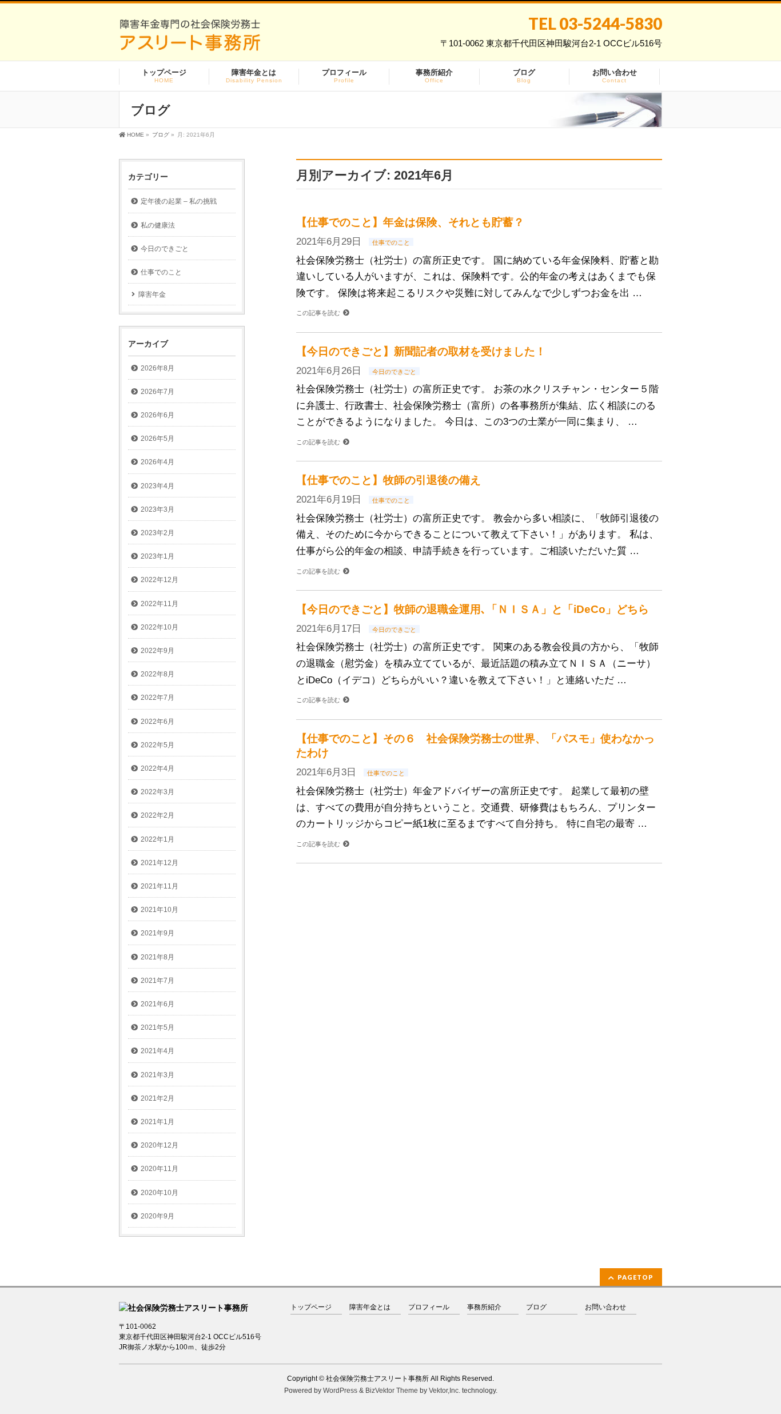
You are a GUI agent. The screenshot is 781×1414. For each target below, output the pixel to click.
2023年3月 (157, 509)
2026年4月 (157, 462)
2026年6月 (157, 415)
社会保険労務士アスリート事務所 (377, 1379)
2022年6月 (157, 722)
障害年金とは (369, 1307)
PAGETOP (635, 1277)
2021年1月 (157, 1122)
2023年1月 (157, 556)
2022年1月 (157, 839)
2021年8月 (157, 957)
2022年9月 (157, 651)
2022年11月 (159, 604)
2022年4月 (157, 768)
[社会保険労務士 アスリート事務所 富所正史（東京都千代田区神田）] (190, 39)
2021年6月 (157, 1004)
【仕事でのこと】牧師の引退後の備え (388, 480)
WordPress (340, 1391)
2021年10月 (159, 910)
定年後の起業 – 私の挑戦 (179, 201)
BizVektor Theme (391, 1391)
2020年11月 (159, 1169)
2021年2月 (157, 1098)
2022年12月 (159, 580)
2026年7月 (157, 392)
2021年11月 (159, 886)
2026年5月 (157, 439)
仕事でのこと (391, 242)
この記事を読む (318, 312)
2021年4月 (157, 1051)
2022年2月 (157, 815)
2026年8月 (157, 368)
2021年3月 (157, 1075)
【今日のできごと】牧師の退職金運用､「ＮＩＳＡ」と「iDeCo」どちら (472, 609)
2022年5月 (157, 745)
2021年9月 (157, 933)
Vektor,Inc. (444, 1391)
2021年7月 (157, 981)
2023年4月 (157, 486)
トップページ (311, 1307)
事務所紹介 (484, 1307)
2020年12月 (159, 1145)
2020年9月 (157, 1216)
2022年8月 (157, 674)
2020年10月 (159, 1193)
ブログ (536, 1307)
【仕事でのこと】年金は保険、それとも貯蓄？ (410, 222)
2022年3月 (157, 792)
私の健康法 (158, 225)
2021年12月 (159, 863)
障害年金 (152, 294)
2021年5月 (157, 1027)
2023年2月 (157, 533)
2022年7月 (157, 698)
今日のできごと (394, 371)
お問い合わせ (605, 1307)
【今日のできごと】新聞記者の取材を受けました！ (421, 351)
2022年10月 (159, 627)
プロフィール (428, 1307)
